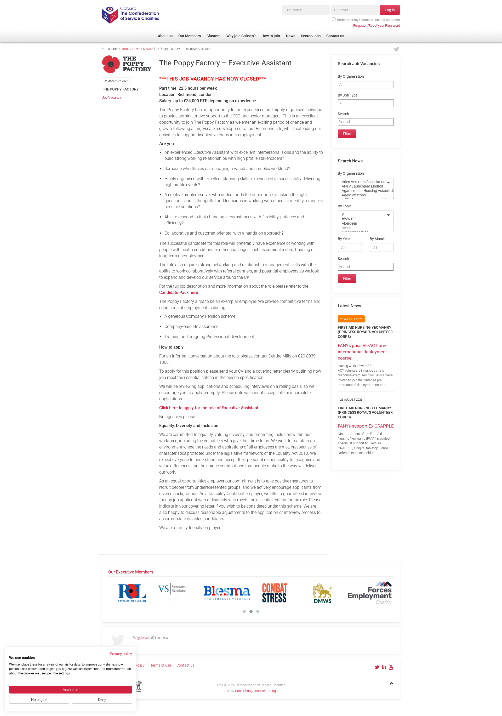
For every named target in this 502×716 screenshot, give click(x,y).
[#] (362, 214)
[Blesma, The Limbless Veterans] (227, 593)
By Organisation (351, 76)
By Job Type (347, 95)
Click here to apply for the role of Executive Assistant (208, 407)
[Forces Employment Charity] (370, 593)
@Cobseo (143, 638)
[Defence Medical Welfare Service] (322, 593)
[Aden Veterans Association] (362, 182)
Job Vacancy (111, 97)
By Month (377, 239)
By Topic (344, 206)
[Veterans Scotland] (180, 593)
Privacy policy (121, 654)
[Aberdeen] (362, 223)
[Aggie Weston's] (362, 195)
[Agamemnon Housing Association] (362, 191)
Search (343, 114)
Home (125, 49)
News (136, 49)
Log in (390, 10)
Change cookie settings (260, 691)
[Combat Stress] (275, 593)
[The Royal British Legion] (132, 593)
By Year (344, 239)
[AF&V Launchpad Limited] (362, 186)
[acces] (362, 228)
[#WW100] (362, 219)
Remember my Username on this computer (368, 20)
